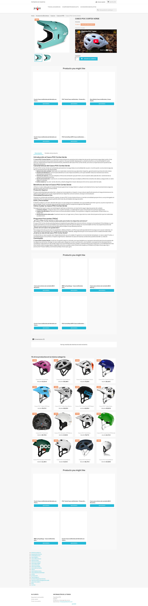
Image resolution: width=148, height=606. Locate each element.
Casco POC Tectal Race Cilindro (84, 379)
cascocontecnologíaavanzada (40, 580)
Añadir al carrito (88, 59)
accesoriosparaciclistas (38, 579)
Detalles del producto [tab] (51, 153)
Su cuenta (34, 594)
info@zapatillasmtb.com (66, 601)
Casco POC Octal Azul (84, 459)
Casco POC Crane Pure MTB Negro (84, 406)
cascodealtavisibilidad (37, 572)
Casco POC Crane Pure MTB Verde (106, 433)
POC (32, 583)
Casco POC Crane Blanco (63, 459)
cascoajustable (35, 563)
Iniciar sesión (34, 599)
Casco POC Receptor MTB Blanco (63, 433)
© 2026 (74, 604)
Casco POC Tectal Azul (42, 433)
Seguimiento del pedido (37, 597)
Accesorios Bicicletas (88, 7)
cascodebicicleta (36, 571)
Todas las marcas (54, 7)
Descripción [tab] (38, 153)
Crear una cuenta (36, 601)
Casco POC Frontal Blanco (106, 459)
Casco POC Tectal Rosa (42, 379)
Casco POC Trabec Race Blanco (63, 406)
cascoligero (34, 557)
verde (33, 574)
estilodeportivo (35, 556)
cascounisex (35, 560)
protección (34, 576)
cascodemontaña (36, 568)
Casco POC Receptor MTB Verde (41, 459)
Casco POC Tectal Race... (84, 433)
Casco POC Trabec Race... (106, 406)
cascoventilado (35, 566)
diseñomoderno (36, 552)
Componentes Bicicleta (70, 7)
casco (33, 569)
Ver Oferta (46, 104)
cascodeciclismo (36, 559)
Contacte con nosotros (38, 2)
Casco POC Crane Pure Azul (106, 379)
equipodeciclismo (36, 554)
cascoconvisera (36, 562)
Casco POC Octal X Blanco (63, 379)
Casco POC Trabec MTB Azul (41, 406)
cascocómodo (35, 565)
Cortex (33, 585)
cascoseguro (35, 577)
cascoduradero (35, 582)
